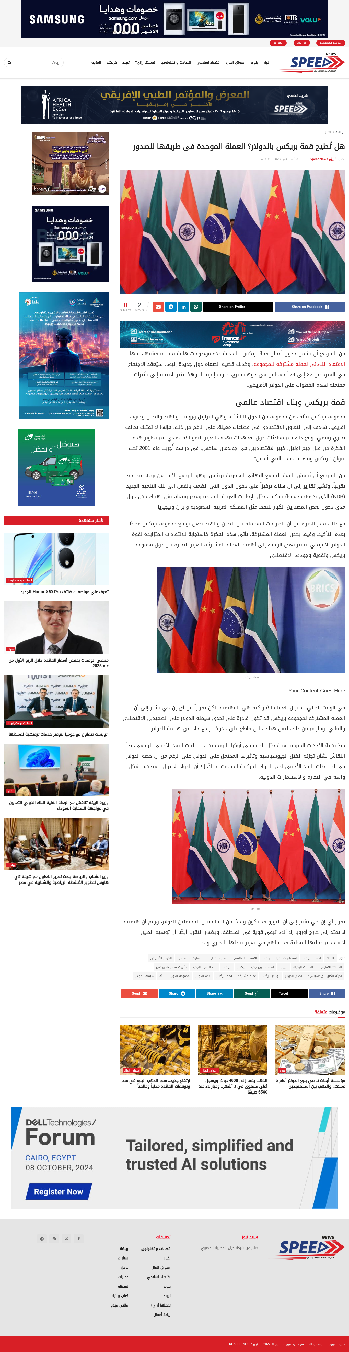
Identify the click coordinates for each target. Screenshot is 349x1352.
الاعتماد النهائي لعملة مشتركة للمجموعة (299, 364)
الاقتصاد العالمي (245, 958)
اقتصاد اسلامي (208, 62)
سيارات (123, 1258)
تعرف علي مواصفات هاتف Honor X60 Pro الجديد (64, 592)
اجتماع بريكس (312, 958)
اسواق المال (235, 62)
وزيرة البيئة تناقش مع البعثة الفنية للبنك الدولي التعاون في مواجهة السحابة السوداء (59, 805)
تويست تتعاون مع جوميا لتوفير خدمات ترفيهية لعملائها (59, 734)
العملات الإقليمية (330, 967)
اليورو (283, 967)
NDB (330, 958)
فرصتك (112, 62)
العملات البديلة (303, 967)
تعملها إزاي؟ (145, 62)
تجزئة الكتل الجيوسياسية (325, 976)
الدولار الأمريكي (161, 958)
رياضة (11, 865)
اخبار (267, 62)
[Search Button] (8, 62)
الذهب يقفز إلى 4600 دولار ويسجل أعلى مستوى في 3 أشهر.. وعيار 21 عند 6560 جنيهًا (233, 1086)
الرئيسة (340, 132)
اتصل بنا (278, 42)
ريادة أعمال (162, 1314)
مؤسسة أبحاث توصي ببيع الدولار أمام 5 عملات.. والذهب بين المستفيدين (310, 1083)
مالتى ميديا (119, 1305)
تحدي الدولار (293, 976)
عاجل (124, 1267)
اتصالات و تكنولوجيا (176, 62)
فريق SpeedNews (323, 159)
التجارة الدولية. (218, 958)
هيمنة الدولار (145, 976)
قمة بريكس (224, 976)
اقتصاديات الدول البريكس (280, 958)
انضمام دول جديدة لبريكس (255, 967)
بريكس (227, 967)
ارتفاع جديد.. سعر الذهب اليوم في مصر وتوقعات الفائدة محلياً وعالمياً (155, 1083)
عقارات (123, 1277)
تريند (126, 62)
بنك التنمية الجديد (204, 967)
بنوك (254, 62)
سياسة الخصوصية (331, 42)
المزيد (96, 62)
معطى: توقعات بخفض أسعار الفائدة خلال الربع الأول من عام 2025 (59, 663)
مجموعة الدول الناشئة (174, 976)
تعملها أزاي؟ (161, 1305)
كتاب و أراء (119, 1295)
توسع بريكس (270, 976)
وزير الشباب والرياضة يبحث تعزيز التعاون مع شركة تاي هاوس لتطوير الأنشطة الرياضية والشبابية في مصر (61, 879)
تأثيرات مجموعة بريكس (171, 967)
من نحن (301, 42)
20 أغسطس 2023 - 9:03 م (280, 159)
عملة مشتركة (247, 976)
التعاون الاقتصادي (190, 958)
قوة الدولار (203, 976)
